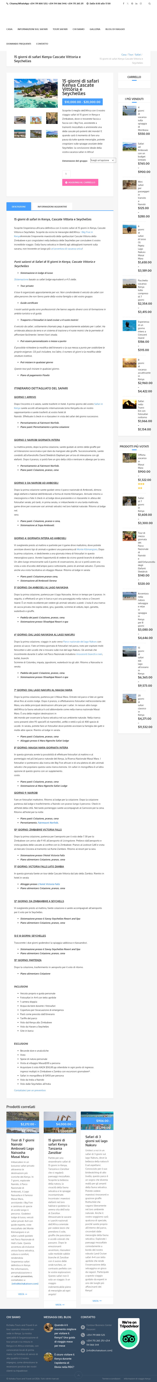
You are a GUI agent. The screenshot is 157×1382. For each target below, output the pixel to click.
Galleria (95, 28)
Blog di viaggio (115, 28)
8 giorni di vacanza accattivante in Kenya (144, 369)
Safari (138, 54)
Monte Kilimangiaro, (87, 549)
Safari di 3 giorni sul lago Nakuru (96, 1140)
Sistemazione (21, 279)
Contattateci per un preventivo (30, 1090)
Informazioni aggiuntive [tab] (52, 206)
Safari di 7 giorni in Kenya (141, 504)
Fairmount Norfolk (48, 822)
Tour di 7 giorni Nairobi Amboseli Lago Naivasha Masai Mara (22, 1148)
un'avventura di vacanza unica (66, 248)
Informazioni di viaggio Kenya (137, 1378)
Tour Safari (60, 28)
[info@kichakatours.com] (99, 1350)
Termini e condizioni (111, 1378)
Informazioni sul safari (33, 28)
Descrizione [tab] (19, 206)
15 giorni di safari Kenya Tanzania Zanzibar (57, 1146)
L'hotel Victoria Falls (49, 883)
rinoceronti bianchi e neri (89, 653)
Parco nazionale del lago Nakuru (80, 641)
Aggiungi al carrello (81, 182)
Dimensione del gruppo (74, 160)
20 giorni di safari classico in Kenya (142, 705)
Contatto (42, 43)
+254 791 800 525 (95, 1334)
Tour (130, 54)
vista (21, 1293)
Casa (9, 28)
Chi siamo (78, 28)
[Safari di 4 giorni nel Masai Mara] (20, 120)
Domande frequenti (18, 43)
